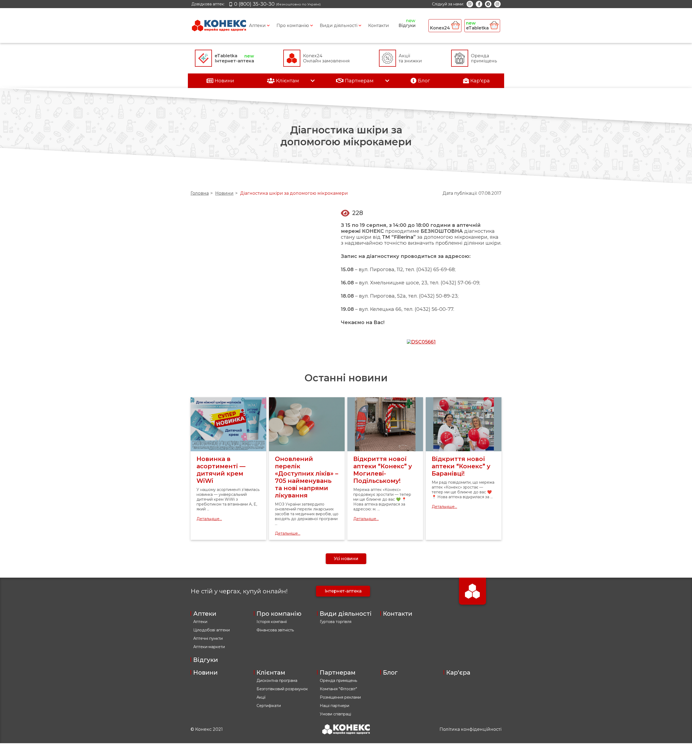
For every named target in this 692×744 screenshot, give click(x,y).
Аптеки (257, 25)
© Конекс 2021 (207, 729)
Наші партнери (334, 705)
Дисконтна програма (277, 680)
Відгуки (407, 25)
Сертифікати (269, 705)
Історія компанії (272, 621)
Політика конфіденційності (470, 729)
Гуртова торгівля (335, 621)
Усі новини (346, 558)
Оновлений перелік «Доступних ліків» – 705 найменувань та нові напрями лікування (306, 477)
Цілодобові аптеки (211, 630)
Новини (224, 193)
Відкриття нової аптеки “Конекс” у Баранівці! (461, 466)
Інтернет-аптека (343, 591)
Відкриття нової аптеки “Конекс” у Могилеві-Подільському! (382, 469)
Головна (200, 193)
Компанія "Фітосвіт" (338, 688)
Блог (390, 672)
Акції (261, 697)
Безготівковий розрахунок (282, 688)
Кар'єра (458, 672)
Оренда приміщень (338, 680)
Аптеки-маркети (209, 646)
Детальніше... (209, 518)
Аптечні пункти (208, 638)
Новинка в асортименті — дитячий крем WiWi (221, 469)
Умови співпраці (335, 714)
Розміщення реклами (340, 697)
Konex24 (440, 28)
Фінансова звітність (275, 630)
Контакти (378, 25)
